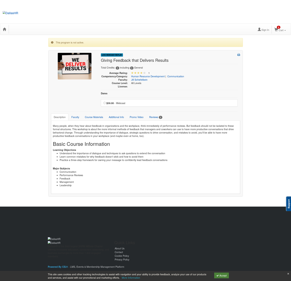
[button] (238, 54)
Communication (175, 76)
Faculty (75, 117)
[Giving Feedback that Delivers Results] (74, 66)
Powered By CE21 (58, 266)
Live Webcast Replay (112, 55)
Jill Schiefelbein (139, 79)
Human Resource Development (148, 76)
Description (60, 117)
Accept (223, 275)
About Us (119, 248)
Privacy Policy (122, 259)
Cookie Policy (122, 255)
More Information (131, 277)
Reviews (155, 117)
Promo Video (136, 117)
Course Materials (94, 117)
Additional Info (116, 117)
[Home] (4, 29)
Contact (119, 252)
